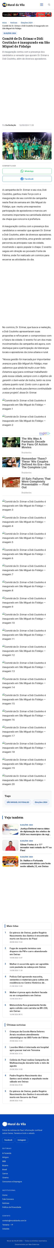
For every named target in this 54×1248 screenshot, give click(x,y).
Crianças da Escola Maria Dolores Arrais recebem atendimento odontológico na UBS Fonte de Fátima (29, 1034)
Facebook (8, 1140)
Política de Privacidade (11, 1207)
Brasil (4, 1169)
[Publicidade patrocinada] (27, 14)
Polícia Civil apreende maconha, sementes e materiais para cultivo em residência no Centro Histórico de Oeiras (29, 979)
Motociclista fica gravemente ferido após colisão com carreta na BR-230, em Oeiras (29, 1008)
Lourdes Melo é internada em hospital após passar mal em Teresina (29, 1049)
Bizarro (5, 1165)
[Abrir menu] (41, 4)
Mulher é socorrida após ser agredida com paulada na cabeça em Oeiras (29, 965)
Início (4, 23)
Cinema (5, 1177)
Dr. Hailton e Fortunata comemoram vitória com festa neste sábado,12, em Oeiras (35, 863)
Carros (5, 1173)
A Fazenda (6, 1153)
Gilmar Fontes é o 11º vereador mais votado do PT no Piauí (36, 847)
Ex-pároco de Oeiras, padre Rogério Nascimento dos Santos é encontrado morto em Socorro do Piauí (29, 935)
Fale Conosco (8, 1199)
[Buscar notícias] (49, 4)
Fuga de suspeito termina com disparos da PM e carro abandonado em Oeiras (28, 951)
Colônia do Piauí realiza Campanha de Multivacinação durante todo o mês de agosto (29, 1063)
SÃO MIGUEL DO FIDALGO (18, 802)
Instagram (22, 1140)
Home (4, 1195)
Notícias (13, 23)
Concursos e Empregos (12, 1182)
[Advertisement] (27, 91)
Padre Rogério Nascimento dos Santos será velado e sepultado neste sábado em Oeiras (29, 1078)
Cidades (5, 1229)
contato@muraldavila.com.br (14, 1221)
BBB (4, 1161)
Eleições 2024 (26, 23)
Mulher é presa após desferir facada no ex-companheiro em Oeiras (28, 994)
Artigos (5, 1157)
